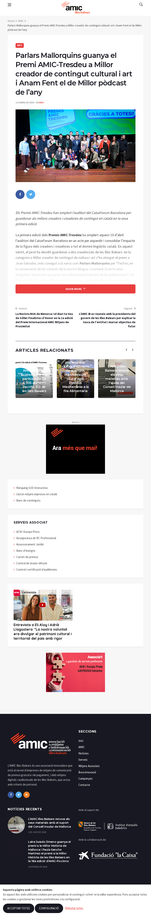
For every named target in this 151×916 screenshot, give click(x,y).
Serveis (82, 759)
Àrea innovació (87, 772)
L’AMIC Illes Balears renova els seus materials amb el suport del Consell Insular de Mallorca (49, 822)
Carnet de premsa (27, 557)
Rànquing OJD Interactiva (32, 488)
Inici (80, 741)
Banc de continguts (28, 500)
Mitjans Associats (89, 766)
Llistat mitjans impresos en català (36, 494)
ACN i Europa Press (28, 532)
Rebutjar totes (74, 908)
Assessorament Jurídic (30, 544)
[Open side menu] (9, 5)
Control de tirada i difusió (31, 563)
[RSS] (26, 795)
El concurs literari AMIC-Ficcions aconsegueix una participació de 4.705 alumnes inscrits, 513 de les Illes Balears (34, 379)
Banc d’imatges (25, 550)
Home (11, 21)
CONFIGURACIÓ (49, 908)
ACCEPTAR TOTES (18, 908)
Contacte (84, 785)
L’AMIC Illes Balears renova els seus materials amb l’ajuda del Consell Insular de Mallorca (117, 379)
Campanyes (85, 778)
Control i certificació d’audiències (36, 569)
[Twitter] (19, 795)
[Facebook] (11, 795)
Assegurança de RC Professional (36, 538)
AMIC (21, 21)
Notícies (83, 753)
